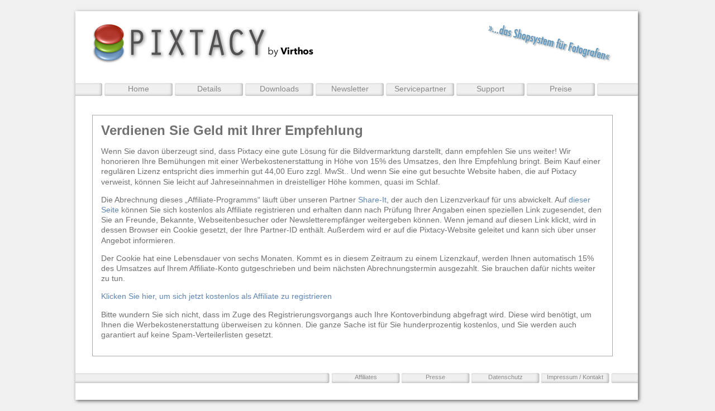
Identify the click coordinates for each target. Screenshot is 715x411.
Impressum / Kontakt (575, 377)
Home (138, 88)
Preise (561, 88)
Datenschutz (505, 377)
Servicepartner (420, 88)
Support (490, 88)
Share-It (372, 199)
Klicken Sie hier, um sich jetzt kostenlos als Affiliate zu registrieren (216, 296)
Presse (435, 377)
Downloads (279, 88)
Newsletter (350, 88)
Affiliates (366, 377)
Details (209, 88)
